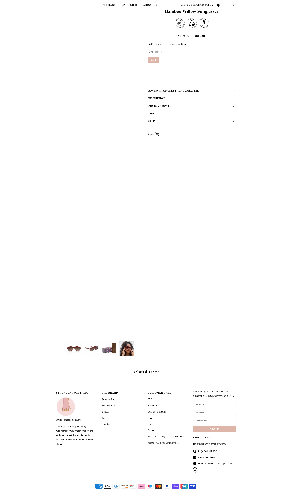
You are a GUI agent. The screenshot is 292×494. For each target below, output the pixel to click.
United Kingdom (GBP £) (197, 5)
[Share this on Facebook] (162, 134)
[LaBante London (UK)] (70, 5)
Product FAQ (154, 405)
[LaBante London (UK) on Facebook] (200, 470)
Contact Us (153, 430)
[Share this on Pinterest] (168, 134)
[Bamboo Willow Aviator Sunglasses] (100, 212)
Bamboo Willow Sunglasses (191, 11)
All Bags (109, 5)
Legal (150, 418)
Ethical (105, 411)
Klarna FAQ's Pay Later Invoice (163, 442)
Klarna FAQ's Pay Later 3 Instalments (166, 436)
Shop (121, 5)
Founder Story (109, 399)
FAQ (150, 399)
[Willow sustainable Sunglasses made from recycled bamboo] (100, 45)
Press (104, 418)
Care (150, 424)
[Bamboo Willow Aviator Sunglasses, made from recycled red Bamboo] (100, 129)
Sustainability (108, 405)
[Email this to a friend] (174, 134)
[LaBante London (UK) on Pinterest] (205, 470)
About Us (150, 5)
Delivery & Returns (157, 411)
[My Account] (223, 5)
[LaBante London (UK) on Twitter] (195, 470)
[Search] (227, 5)
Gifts (134, 5)
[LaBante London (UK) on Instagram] (211, 470)
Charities (106, 424)
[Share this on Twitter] (156, 134)
